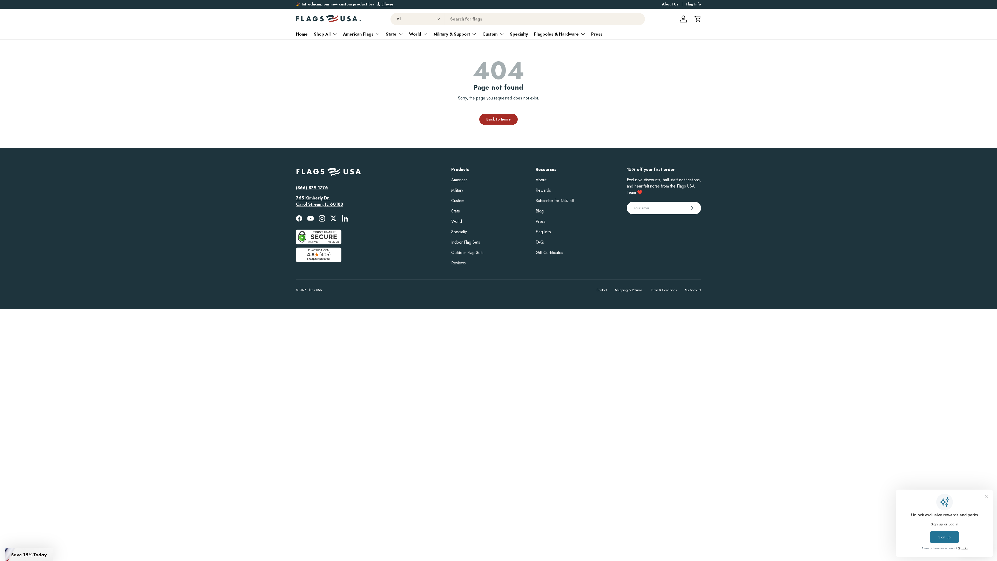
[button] (698, 19)
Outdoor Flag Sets (467, 253)
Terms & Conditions (663, 290)
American (459, 180)
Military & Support (452, 34)
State (391, 34)
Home (302, 34)
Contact (602, 290)
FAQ (540, 242)
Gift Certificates (549, 253)
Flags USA (315, 290)
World (415, 34)
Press (596, 34)
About (541, 180)
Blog (540, 211)
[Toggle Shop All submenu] (335, 34)
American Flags (358, 34)
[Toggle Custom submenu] (501, 34)
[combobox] (517, 19)
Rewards (543, 190)
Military (457, 190)
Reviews (458, 263)
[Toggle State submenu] (401, 34)
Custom (489, 34)
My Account (693, 290)
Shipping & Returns (628, 290)
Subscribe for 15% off (555, 201)
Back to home (498, 119)
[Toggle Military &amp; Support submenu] (474, 34)
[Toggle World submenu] (425, 34)
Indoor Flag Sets (465, 242)
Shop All (322, 34)
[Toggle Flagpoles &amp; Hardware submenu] (583, 34)
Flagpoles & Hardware (556, 34)
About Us (670, 4)
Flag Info (693, 4)
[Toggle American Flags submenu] (377, 34)
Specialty (519, 34)
